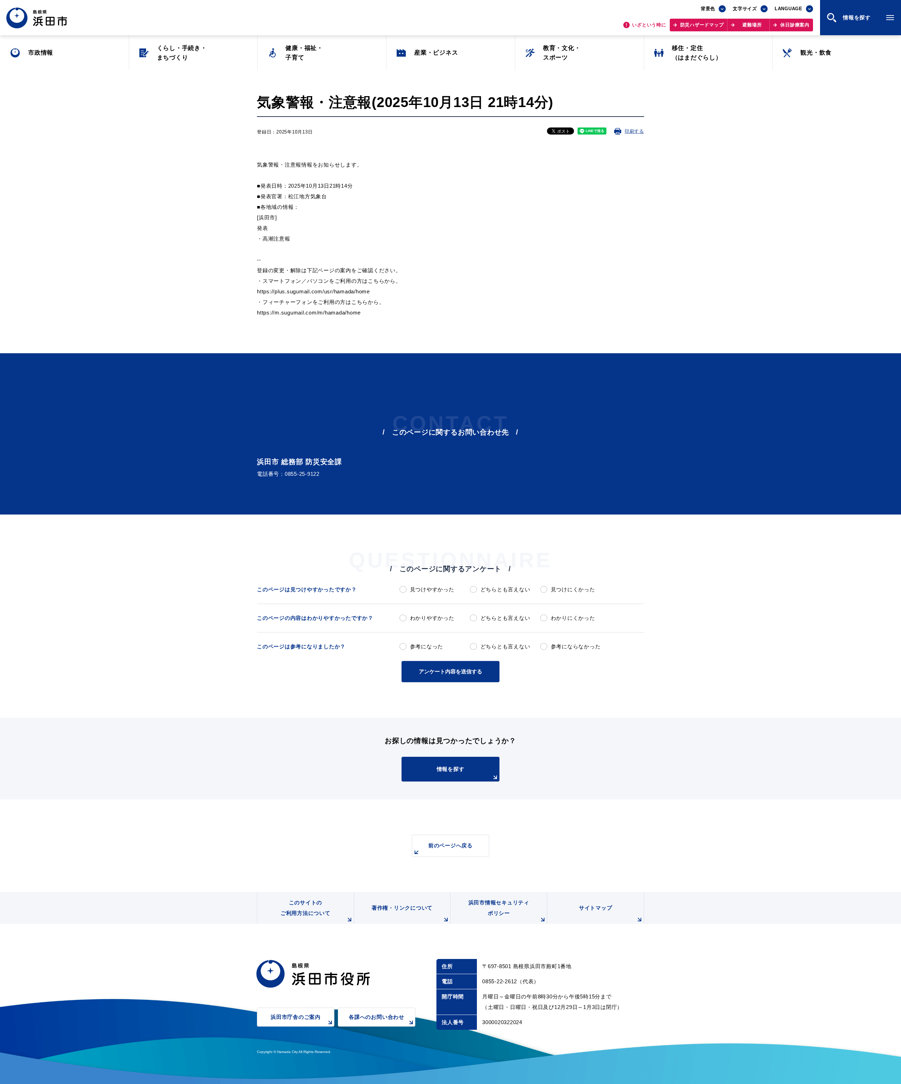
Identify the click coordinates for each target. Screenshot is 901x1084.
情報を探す (451, 769)
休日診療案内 (794, 24)
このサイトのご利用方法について (305, 907)
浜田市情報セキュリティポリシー (498, 907)
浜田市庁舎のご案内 (296, 1017)
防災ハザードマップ (702, 24)
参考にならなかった (575, 646)
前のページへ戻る (450, 845)
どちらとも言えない (505, 589)
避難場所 (752, 24)
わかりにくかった (573, 618)
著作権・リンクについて (402, 908)
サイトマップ (595, 908)
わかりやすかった (432, 618)
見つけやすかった (432, 589)
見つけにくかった (573, 589)
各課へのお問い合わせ (376, 1017)
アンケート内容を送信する (450, 671)
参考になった (426, 646)
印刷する (634, 131)
